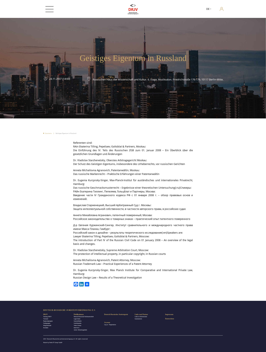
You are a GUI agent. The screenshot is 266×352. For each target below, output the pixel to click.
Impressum (169, 314)
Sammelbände (77, 321)
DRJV (45, 314)
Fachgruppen (46, 323)
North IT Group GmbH (55, 342)
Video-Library (77, 325)
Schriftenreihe (77, 323)
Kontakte (45, 327)
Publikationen (79, 314)
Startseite (48, 133)
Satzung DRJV (47, 316)
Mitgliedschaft (47, 325)
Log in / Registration (110, 324)
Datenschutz (169, 319)
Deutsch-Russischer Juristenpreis (116, 314)
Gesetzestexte (138, 319)
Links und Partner (141, 314)
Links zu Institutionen (141, 316)
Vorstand (45, 319)
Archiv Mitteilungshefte (80, 330)
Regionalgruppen (48, 321)
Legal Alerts (77, 319)
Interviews (76, 327)
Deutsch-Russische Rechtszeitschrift (84, 316)
